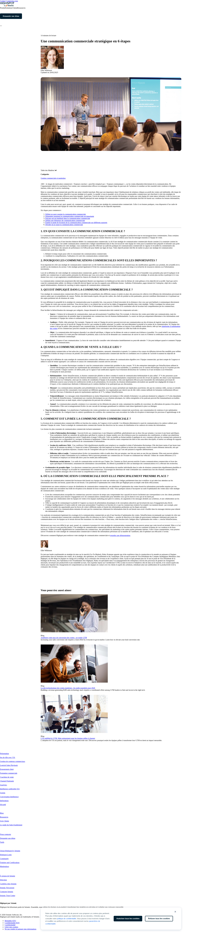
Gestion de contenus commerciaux (12, 761)
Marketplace (4, 866)
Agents (2, 793)
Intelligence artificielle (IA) (10, 789)
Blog (2, 813)
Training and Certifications (9, 863)
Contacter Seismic (6, 892)
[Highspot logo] (7, 6)
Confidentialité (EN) (12, 923)
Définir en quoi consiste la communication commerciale (65, 214)
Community (4, 859)
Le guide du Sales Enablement (11, 825)
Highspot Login (6, 855)
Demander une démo (7, 838)
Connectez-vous (12, 1)
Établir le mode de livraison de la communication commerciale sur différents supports (76, 223)
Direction (3, 880)
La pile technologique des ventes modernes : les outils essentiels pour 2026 (68, 688)
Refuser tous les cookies (159, 919)
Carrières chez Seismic (8, 884)
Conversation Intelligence (9, 797)
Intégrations (4, 801)
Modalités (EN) (10, 921)
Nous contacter (5, 834)
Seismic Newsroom (7, 888)
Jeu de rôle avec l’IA (7, 757)
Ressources (4, 817)
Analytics (3, 785)
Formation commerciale (8, 773)
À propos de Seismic (7, 876)
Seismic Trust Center (7, 896)
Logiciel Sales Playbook (9, 765)
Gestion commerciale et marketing (53, 178)
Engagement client (7, 769)
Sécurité (3, 805)
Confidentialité (10, 925)
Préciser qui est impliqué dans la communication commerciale (67, 218)
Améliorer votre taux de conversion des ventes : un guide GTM (64, 638)
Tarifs (2, 842)
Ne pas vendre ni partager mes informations (20, 929)
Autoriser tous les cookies (127, 919)
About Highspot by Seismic (10, 851)
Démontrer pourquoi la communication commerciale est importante (69, 216)
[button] (175, 911)
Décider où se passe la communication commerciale (64, 225)
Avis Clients (4, 821)
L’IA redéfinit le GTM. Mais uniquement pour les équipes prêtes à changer (68, 738)
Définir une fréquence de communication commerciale (65, 220)
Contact (3, 1)
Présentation (4, 754)
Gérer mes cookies (11, 927)
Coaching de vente (7, 777)
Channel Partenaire (7, 781)
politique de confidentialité (66, 919)
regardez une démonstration (120, 535)
